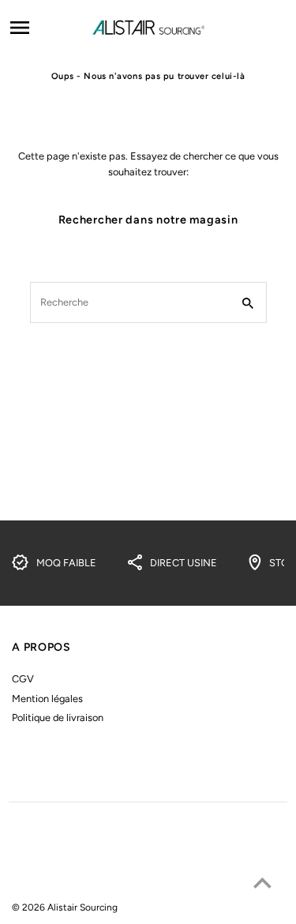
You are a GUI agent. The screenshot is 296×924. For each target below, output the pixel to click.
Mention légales (47, 698)
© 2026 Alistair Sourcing (65, 907)
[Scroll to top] (262, 882)
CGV (23, 679)
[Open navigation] (45, 27)
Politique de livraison (57, 717)
